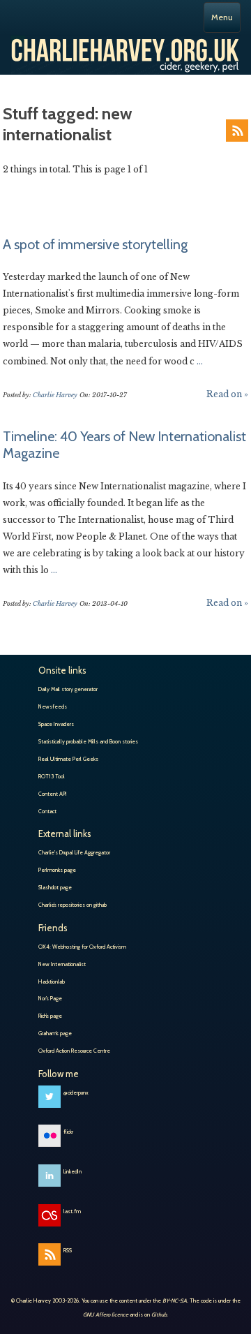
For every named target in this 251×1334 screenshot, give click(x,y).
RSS (237, 130)
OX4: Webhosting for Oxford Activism (82, 946)
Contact (47, 811)
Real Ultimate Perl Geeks (68, 758)
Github (159, 1314)
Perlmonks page (57, 869)
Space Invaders (56, 723)
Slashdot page (55, 887)
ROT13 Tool (51, 776)
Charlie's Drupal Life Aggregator (74, 852)
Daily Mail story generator (68, 688)
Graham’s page (55, 1033)
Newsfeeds (52, 706)
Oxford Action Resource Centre (74, 1050)
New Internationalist (62, 964)
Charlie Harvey (125, 49)
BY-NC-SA (174, 1300)
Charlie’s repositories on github (72, 904)
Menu (222, 17)
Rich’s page (50, 1015)
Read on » (227, 394)
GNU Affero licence (105, 1314)
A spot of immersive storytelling (95, 244)
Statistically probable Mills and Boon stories (88, 741)
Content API (52, 793)
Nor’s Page (50, 998)
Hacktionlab (51, 981)
